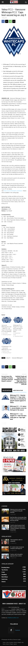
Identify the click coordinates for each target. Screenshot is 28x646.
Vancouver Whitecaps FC (17, 357)
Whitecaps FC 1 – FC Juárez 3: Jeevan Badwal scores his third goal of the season (18, 408)
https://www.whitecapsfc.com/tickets (13, 190)
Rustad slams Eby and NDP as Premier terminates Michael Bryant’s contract (7, 379)
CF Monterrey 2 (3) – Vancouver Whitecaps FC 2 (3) (6, 348)
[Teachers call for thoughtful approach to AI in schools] (5, 556)
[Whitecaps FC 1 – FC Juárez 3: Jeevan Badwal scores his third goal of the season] (5, 408)
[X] (6, 21)
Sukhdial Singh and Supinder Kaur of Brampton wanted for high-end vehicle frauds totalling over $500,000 (20, 380)
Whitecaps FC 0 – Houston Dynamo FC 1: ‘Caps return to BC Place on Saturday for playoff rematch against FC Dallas (18, 398)
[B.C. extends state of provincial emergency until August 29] (5, 549)
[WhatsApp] (10, 21)
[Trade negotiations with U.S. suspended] (5, 541)
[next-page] (5, 423)
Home (3, 6)
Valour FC (8, 357)
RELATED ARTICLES (6, 390)
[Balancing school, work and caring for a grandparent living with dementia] (5, 511)
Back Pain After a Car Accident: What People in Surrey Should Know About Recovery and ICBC (18, 519)
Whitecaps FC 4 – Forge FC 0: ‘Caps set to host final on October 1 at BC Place (18, 328)
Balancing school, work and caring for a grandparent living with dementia (17, 511)
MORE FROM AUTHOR (18, 390)
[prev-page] (3, 423)
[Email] (13, 21)
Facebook (17, 630)
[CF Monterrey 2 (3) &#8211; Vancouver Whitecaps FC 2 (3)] (7, 341)
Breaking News (9, 6)
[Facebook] (3, 21)
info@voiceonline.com (13, 617)
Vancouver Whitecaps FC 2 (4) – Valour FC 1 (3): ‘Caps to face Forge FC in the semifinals (7, 328)
